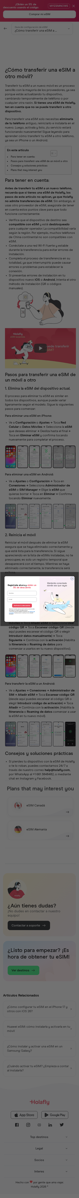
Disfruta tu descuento (22, 605)
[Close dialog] (72, 578)
